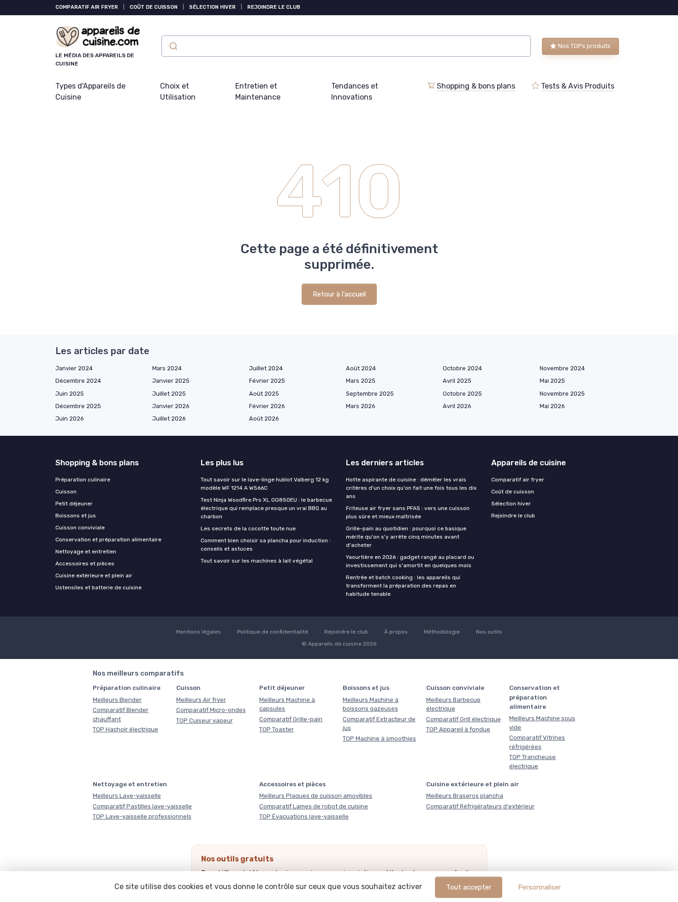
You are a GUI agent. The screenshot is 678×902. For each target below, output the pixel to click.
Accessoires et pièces (84, 563)
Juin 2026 (69, 418)
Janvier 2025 (171, 380)
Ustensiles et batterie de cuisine (98, 587)
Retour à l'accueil (339, 294)
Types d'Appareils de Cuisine (90, 91)
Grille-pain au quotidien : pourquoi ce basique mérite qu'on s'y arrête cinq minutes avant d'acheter (406, 536)
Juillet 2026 (169, 418)
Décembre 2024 (78, 380)
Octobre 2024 (462, 368)
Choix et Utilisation (178, 91)
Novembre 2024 (562, 368)
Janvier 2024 (74, 368)
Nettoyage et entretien (85, 551)
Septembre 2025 (370, 393)
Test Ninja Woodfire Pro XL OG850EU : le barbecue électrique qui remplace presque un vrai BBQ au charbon (266, 508)
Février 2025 (267, 380)
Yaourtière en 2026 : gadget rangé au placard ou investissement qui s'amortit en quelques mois (410, 561)
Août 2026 (264, 418)
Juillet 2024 (266, 368)
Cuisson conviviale (80, 527)
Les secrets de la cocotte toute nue (248, 528)
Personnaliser (539, 887)
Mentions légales (198, 632)
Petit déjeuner (74, 503)
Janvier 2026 (171, 406)
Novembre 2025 (562, 393)
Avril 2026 (457, 406)
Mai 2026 (552, 406)
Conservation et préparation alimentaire (108, 539)
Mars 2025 (360, 380)
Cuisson (66, 491)
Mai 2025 (552, 380)
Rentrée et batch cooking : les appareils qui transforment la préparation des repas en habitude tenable (403, 585)
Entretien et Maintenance (257, 91)
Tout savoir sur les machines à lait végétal (257, 561)
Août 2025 (264, 393)
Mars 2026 (360, 406)
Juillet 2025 (169, 393)
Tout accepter (468, 887)
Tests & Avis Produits (577, 86)
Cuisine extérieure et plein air (93, 575)
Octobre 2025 (462, 393)
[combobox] (346, 46)
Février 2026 (267, 406)
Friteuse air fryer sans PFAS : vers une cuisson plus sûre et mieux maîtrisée (408, 512)
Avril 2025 (457, 380)
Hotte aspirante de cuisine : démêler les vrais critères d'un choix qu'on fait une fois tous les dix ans (411, 487)
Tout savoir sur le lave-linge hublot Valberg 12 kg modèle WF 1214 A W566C (265, 483)
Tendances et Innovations (354, 91)
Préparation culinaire (82, 479)
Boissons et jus (75, 515)
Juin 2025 (69, 393)
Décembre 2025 (78, 406)
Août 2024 (361, 368)
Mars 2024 (167, 368)
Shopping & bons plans (476, 86)
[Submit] (173, 46)
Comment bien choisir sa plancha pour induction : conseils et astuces (266, 544)
